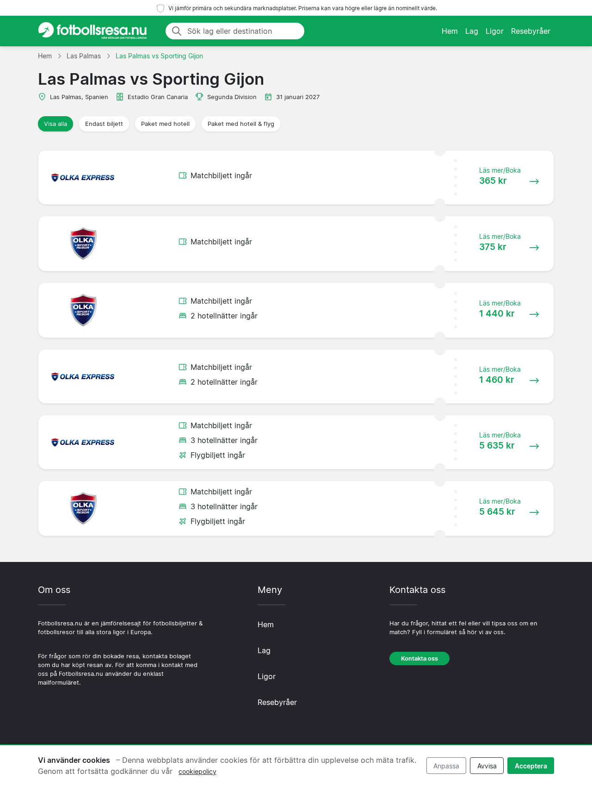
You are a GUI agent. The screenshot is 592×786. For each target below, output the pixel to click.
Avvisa (487, 766)
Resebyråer (530, 31)
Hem (450, 31)
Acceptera (531, 766)
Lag (471, 31)
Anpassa (446, 766)
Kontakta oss (419, 658)
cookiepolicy (197, 771)
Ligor (495, 31)
